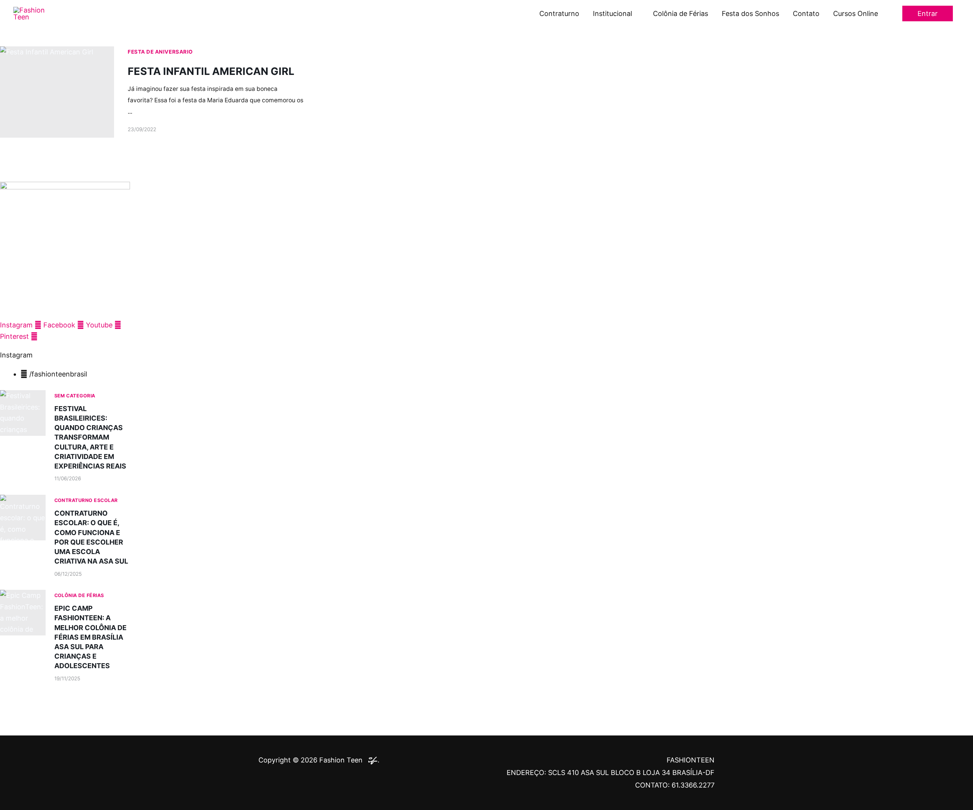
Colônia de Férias (680, 13)
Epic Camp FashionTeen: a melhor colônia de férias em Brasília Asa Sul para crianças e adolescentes (90, 637)
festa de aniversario (160, 52)
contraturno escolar (86, 500)
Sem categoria (74, 396)
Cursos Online (855, 13)
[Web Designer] (371, 760)
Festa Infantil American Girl (211, 71)
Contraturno (559, 13)
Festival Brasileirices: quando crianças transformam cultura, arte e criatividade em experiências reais (90, 437)
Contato (806, 13)
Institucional (612, 13)
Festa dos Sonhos (750, 13)
